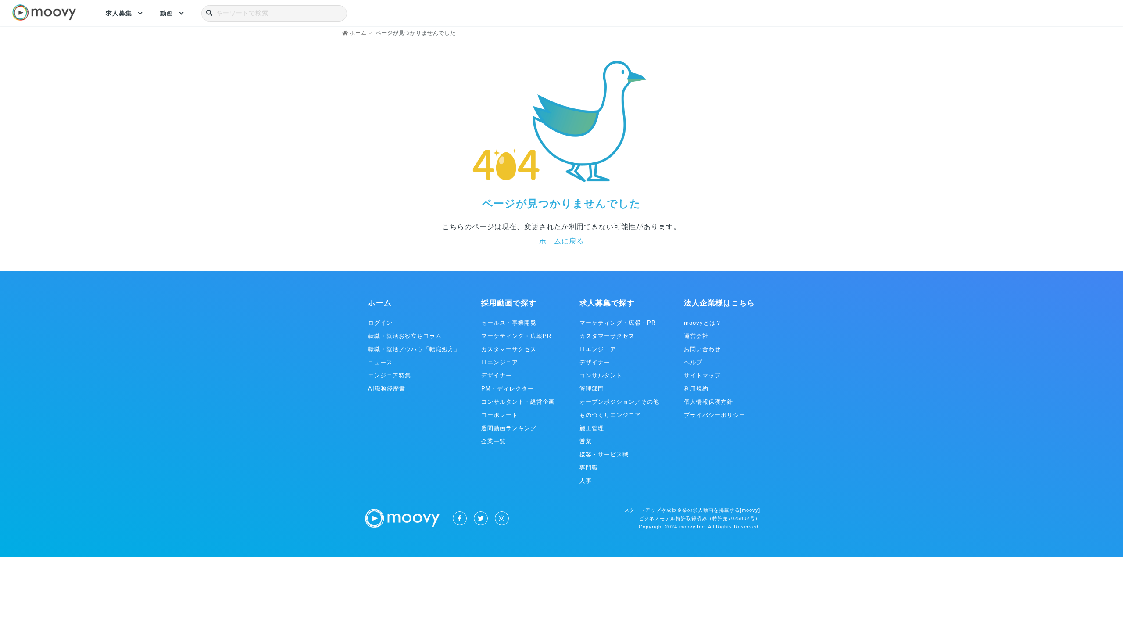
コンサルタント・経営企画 (518, 402)
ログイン (380, 323)
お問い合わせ (702, 349)
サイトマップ (702, 375)
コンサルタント (600, 375)
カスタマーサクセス (508, 349)
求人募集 (119, 13)
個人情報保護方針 (708, 402)
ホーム (380, 303)
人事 (585, 481)
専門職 (588, 467)
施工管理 (591, 428)
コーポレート (499, 415)
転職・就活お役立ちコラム (405, 336)
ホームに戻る (561, 241)
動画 (166, 13)
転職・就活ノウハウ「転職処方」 (414, 349)
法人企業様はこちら (719, 303)
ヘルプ (693, 362)
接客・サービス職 (604, 454)
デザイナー (496, 375)
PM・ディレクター (507, 388)
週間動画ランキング (508, 428)
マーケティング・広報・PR (617, 323)
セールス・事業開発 (508, 323)
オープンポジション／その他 (619, 402)
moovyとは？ (703, 323)
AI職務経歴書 (386, 388)
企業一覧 (493, 441)
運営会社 (696, 336)
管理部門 (591, 388)
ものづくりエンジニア (610, 415)
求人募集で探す (607, 303)
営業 (585, 441)
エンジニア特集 (389, 375)
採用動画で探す (508, 303)
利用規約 (696, 388)
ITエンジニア (499, 362)
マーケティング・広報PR (516, 336)
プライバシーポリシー (714, 415)
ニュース (380, 362)
